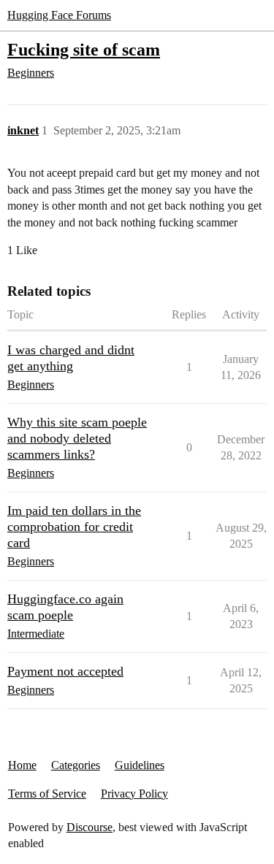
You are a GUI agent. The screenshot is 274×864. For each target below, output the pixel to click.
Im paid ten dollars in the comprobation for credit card (74, 526)
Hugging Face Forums (59, 15)
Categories (75, 765)
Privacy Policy (134, 793)
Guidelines (139, 765)
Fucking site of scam (83, 49)
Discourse (89, 827)
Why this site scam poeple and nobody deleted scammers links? (77, 438)
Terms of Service (47, 793)
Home (22, 765)
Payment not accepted (65, 671)
